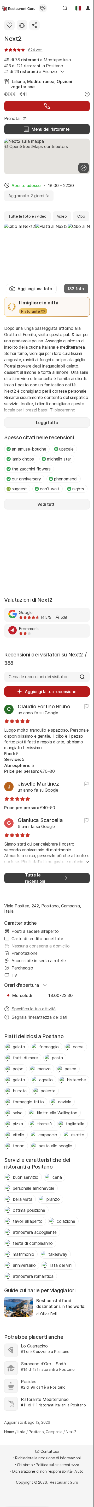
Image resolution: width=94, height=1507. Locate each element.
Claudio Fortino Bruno (44, 706)
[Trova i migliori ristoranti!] (18, 8)
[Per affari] (42, 8)
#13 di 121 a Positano (33, 65)
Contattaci (49, 1451)
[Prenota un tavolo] (47, 106)
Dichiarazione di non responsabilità (42, 1471)
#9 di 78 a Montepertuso (37, 59)
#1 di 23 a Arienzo (30, 71)
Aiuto (78, 1471)
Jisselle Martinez (38, 784)
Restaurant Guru (64, 1482)
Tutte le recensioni (35, 878)
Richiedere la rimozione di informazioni (47, 1458)
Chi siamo (25, 1464)
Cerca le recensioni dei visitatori (38, 676)
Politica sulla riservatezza (57, 1464)
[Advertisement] (47, 552)
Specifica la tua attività (33, 1008)
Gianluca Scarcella (40, 820)
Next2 (13, 38)
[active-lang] (78, 8)
